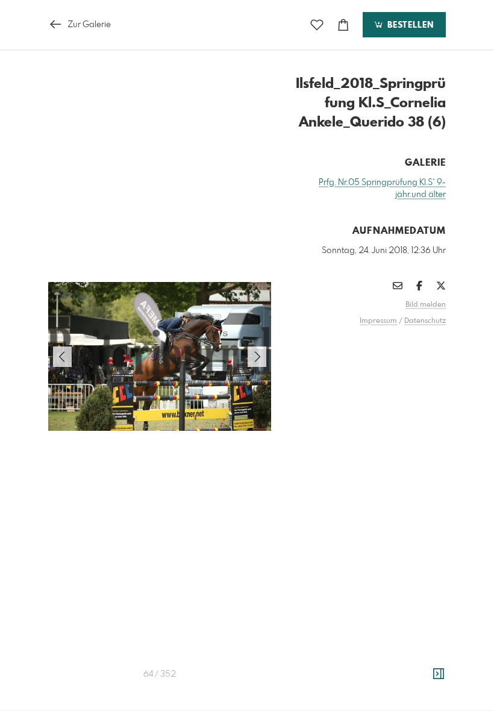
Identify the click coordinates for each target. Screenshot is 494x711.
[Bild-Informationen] (438, 674)
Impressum (378, 321)
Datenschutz (425, 321)
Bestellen (409, 25)
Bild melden (425, 305)
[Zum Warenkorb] (343, 25)
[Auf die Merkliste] (317, 25)
